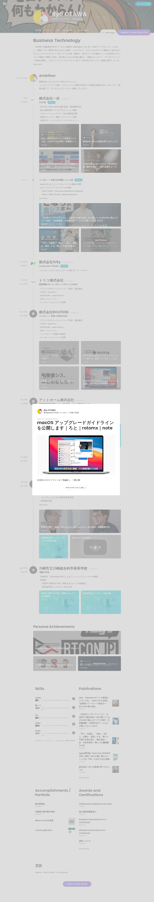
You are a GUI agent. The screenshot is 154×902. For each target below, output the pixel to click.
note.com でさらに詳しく (76, 487)
